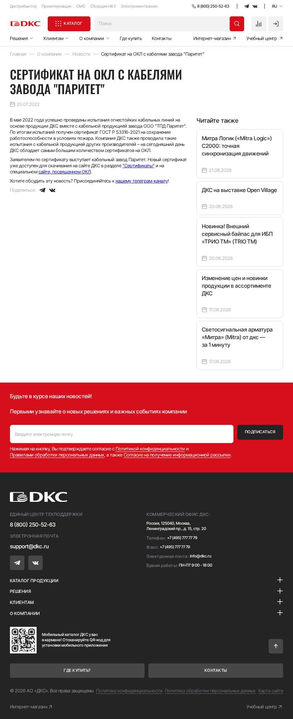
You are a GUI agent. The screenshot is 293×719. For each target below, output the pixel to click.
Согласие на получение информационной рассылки (177, 455)
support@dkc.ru (29, 546)
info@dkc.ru (200, 556)
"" (138, 165)
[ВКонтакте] (52, 190)
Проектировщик (56, 6)
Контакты (161, 38)
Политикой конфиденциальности (150, 449)
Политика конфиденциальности (129, 690)
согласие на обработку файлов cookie (228, 686)
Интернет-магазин (28, 706)
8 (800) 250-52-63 (33, 524)
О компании (49, 54)
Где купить (131, 38)
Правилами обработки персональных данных (57, 455)
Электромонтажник (139, 6)
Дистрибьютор (23, 6)
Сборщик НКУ (103, 6)
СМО (80, 6)
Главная (18, 54)
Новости (81, 54)
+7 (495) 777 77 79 (182, 537)
